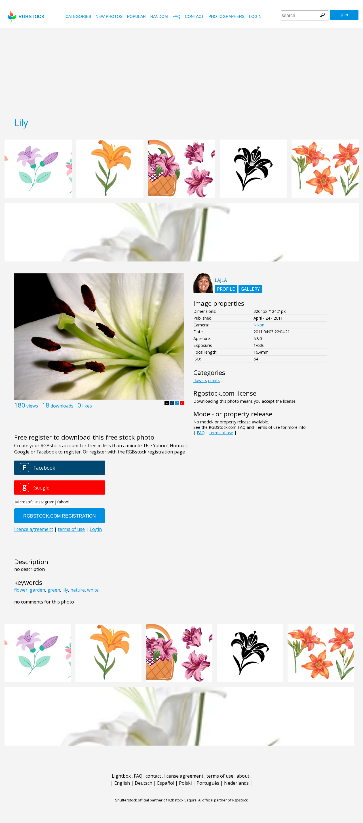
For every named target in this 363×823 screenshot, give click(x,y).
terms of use (221, 432)
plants (214, 380)
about (243, 776)
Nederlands (236, 783)
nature (77, 590)
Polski (185, 783)
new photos (109, 16)
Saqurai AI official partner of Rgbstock (216, 800)
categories (78, 16)
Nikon (259, 325)
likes (87, 406)
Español (165, 783)
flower (21, 590)
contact (194, 16)
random (159, 16)
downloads (61, 406)
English (122, 783)
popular (136, 16)
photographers (226, 16)
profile (226, 289)
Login (255, 16)
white (93, 590)
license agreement (183, 776)
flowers (200, 380)
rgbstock (31, 16)
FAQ (176, 16)
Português (208, 783)
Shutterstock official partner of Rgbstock (149, 800)
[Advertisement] (181, 71)
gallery (250, 289)
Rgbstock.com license (224, 393)
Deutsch (143, 783)
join (344, 14)
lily (65, 590)
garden (37, 590)
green (53, 590)
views (32, 406)
